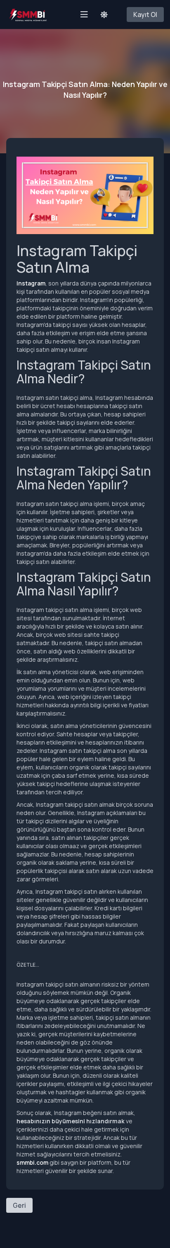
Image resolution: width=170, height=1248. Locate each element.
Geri (19, 1205)
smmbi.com (32, 1162)
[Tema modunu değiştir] (104, 14)
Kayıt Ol (145, 14)
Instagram (31, 283)
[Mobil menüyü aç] (84, 14)
